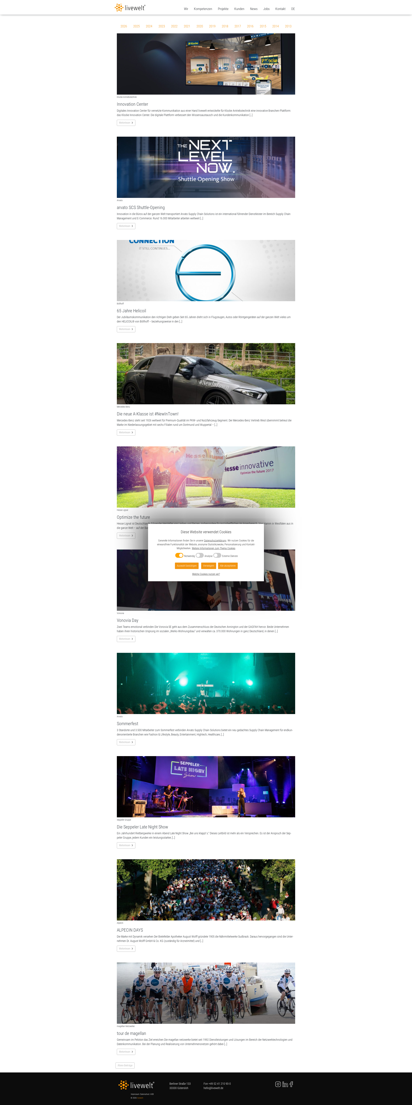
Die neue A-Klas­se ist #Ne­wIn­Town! (147, 414)
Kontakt (280, 9)
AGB (152, 1094)
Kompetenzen (203, 9)
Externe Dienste (230, 556)
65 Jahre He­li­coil (131, 310)
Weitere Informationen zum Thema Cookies (213, 548)
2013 (288, 26)
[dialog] (206, 552)
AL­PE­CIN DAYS (130, 930)
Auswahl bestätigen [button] (187, 565)
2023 (162, 26)
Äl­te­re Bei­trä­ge (125, 1065)
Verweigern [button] (208, 565)
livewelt (140, 1098)
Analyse (208, 556)
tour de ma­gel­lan (131, 1033)
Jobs (266, 9)
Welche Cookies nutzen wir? (206, 574)
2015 (263, 26)
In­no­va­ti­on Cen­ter (132, 104)
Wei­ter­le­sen (125, 122)
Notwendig (189, 556)
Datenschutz (145, 1094)
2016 (250, 26)
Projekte (223, 9)
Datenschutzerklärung (215, 540)
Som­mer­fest (127, 723)
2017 (237, 26)
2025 (136, 26)
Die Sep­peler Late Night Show (142, 827)
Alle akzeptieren (228, 565)
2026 (124, 26)
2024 (149, 26)
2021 (187, 26)
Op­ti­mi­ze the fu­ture (133, 517)
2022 (174, 26)
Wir (186, 9)
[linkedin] (285, 1084)
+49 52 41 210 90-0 (220, 1083)
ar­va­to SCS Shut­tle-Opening (141, 207)
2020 (200, 26)
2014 (275, 26)
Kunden (239, 9)
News (254, 9)
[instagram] (276, 1084)
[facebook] (291, 1084)
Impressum (135, 1094)
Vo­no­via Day (127, 620)
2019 (212, 26)
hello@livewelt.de (213, 1088)
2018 (225, 26)
